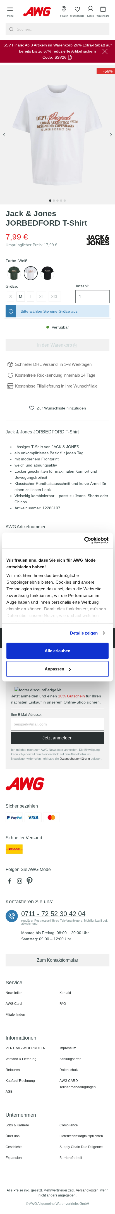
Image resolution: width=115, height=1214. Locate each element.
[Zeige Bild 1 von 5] (50, 200)
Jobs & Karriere (17, 1125)
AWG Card (14, 1004)
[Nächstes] (111, 135)
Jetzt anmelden (57, 738)
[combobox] (62, 29)
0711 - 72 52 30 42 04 (53, 914)
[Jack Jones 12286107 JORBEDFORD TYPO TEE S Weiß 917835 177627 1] (57, 134)
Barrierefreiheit (70, 1158)
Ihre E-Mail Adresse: (26, 715)
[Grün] (14, 273)
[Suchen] (11, 29)
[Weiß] (31, 273)
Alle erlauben (57, 650)
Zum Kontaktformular (57, 960)
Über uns (13, 1136)
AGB (9, 1092)
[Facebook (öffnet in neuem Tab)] (11, 882)
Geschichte (14, 1147)
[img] (106, 71)
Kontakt (65, 993)
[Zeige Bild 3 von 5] (57, 200)
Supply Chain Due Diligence (81, 1147)
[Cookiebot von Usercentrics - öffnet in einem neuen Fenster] (84, 540)
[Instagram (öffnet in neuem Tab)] (21, 882)
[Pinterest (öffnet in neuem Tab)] (30, 882)
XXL (54, 296)
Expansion (14, 1158)
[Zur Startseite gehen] (37, 11)
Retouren (13, 1070)
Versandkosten (87, 1190)
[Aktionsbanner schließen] (105, 51)
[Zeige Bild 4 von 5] (61, 200)
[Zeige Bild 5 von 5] (65, 200)
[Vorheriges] (4, 135)
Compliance (68, 1125)
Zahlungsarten (70, 1059)
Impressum (67, 1048)
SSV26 (60, 57)
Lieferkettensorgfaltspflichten (81, 1136)
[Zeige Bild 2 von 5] (54, 200)
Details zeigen (84, 633)
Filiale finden (15, 1014)
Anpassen (54, 669)
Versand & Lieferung (21, 1059)
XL (41, 296)
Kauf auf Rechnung (20, 1081)
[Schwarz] (47, 273)
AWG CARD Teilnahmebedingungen (77, 1084)
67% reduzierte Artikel (63, 51)
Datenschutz (68, 1070)
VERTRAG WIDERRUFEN (25, 1048)
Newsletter (14, 993)
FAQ (62, 1004)
